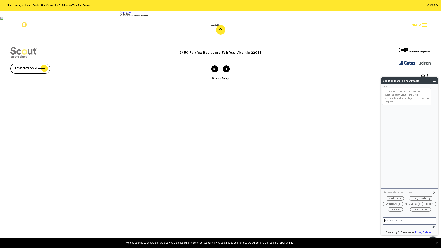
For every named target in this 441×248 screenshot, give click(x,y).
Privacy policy (307, 242)
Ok (296, 242)
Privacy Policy (220, 79)
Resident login (25, 68)
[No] (436, 243)
